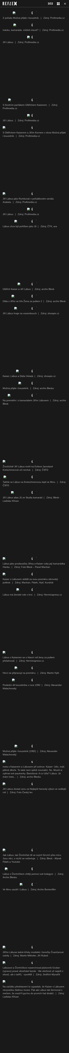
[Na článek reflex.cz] (10, 3)
